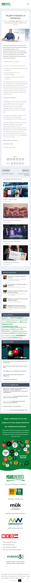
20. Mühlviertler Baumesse (10, 379)
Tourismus (23, 287)
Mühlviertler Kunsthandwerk (15, 513)
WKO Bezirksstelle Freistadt (9, 542)
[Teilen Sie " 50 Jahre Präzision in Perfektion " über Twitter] (10, 159)
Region (18, 301)
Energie (8, 333)
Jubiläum (13, 333)
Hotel (25, 333)
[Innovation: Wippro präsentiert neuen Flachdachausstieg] (5, 292)
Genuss (26, 331)
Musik (13, 320)
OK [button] (19, 580)
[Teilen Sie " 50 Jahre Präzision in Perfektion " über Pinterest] (13, 159)
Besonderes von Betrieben (11, 23)
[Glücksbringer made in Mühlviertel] (15, 210)
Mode (3, 329)
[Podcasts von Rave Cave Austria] (15, 231)
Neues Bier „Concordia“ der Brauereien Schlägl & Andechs (18, 299)
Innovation (5, 331)
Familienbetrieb (10, 326)
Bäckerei (15, 337)
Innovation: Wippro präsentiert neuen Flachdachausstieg (18, 291)
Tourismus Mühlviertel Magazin (15, 484)
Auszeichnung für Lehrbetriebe (11, 262)
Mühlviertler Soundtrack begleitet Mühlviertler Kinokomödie (15, 362)
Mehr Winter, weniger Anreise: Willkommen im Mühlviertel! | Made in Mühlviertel (15, 389)
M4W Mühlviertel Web (15, 528)
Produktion (8, 320)
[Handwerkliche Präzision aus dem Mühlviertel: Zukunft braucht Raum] (5, 306)
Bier (22, 329)
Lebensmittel (7, 324)
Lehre (10, 337)
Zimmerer (4, 335)
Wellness (18, 322)
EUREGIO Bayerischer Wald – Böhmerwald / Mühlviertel (15, 562)
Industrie (14, 335)
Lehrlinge (4, 333)
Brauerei (11, 331)
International (21, 331)
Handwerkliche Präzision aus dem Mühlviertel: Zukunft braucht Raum (17, 306)
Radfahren (7, 329)
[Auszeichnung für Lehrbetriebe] (15, 252)
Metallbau (4, 322)
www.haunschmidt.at (8, 144)
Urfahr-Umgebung (16, 280)
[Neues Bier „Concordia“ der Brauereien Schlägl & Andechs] (5, 300)
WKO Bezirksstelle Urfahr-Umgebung (12, 549)
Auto (9, 318)
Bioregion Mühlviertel (15, 499)
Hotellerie (18, 329)
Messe (10, 335)
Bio (21, 322)
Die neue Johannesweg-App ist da (19, 410)
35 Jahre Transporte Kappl (10, 199)
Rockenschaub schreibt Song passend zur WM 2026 (15, 366)
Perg (19, 287)
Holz (3, 320)
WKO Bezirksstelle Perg (8, 544)
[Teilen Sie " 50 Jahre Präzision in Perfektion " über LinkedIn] (17, 159)
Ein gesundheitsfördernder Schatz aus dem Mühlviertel (15, 396)
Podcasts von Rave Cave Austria (11, 241)
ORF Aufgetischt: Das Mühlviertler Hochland (14, 371)
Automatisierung (5, 337)
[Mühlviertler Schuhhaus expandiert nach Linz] (5, 277)
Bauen (15, 331)
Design (20, 337)
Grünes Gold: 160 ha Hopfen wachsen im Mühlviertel (13, 375)
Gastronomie (11, 322)
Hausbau (24, 327)
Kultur (15, 301)
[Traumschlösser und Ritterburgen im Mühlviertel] (5, 285)
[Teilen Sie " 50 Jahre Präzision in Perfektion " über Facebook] (7, 159)
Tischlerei (13, 329)
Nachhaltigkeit (17, 318)
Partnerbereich (17, 406)
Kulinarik (20, 327)
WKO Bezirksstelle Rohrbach (10, 547)
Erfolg (7, 335)
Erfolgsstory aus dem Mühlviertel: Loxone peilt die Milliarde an (15, 391)
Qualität (5, 318)
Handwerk (21, 335)
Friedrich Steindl (7, 406)
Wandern (16, 320)
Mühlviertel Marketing (15, 21)
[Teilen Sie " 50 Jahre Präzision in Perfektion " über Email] (20, 159)
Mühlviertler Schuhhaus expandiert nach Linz (17, 277)
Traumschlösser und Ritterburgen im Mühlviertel (17, 285)
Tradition (26, 318)
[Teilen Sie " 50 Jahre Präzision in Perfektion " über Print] (23, 159)
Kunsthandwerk (23, 320)
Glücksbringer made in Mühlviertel (12, 220)
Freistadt (21, 23)
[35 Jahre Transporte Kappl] (15, 189)
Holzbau (25, 322)
